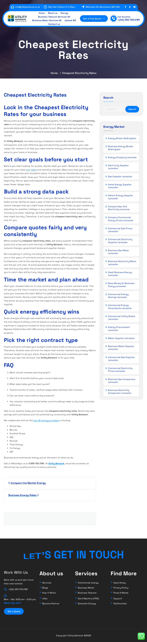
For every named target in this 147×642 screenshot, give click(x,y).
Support (117, 598)
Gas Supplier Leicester (120, 176)
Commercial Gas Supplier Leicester (121, 358)
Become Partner (50, 603)
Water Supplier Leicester (121, 338)
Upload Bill (70, 20)
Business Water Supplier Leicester (121, 347)
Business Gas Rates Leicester (118, 252)
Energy (64, 13)
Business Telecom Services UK (54, 16)
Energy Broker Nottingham (122, 138)
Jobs (45, 598)
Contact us (54, 24)
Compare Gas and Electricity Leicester (119, 208)
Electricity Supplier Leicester (118, 167)
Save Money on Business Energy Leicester (121, 284)
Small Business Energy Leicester (120, 274)
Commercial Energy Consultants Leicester (120, 306)
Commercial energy (88, 582)
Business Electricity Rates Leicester (122, 262)
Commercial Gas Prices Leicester (120, 230)
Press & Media (120, 592)
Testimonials (120, 603)
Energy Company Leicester (122, 157)
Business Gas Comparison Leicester (121, 380)
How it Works (49, 592)
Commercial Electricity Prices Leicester (120, 369)
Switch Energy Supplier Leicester (120, 197)
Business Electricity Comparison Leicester (119, 391)
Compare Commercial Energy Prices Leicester (120, 219)
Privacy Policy (120, 587)
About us (52, 13)
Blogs (45, 587)
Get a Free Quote (92, 18)
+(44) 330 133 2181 (129, 19)
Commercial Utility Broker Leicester (122, 317)
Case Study (119, 582)
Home (42, 13)
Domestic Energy (87, 603)
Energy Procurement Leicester (119, 328)
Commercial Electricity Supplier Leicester (120, 241)
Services (46, 582)
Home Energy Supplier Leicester (120, 186)
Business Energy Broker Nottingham (120, 148)
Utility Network (56, 463)
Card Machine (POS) (88, 598)
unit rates (31, 169)
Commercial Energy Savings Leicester (118, 295)
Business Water (86, 587)
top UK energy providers (46, 420)
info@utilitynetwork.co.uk (27, 7)
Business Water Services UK (47, 20)
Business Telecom (87, 592)
